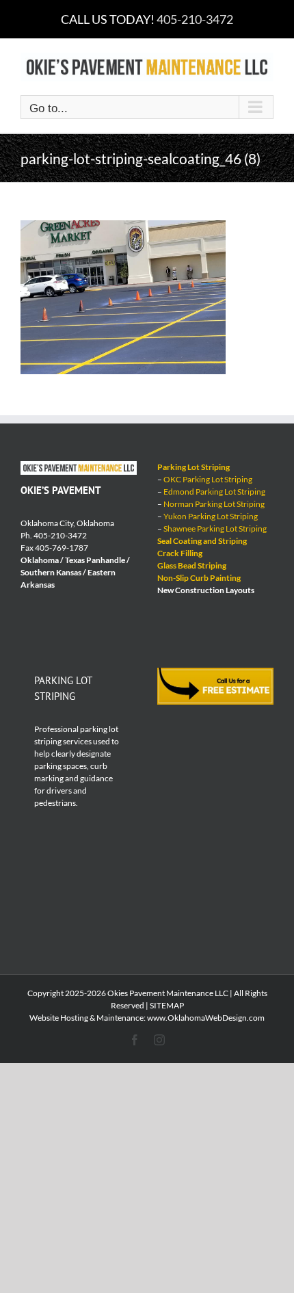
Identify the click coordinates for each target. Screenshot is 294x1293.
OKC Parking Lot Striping (207, 479)
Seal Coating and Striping (202, 541)
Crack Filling (179, 553)
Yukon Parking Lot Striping (210, 516)
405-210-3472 (195, 19)
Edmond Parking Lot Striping (214, 491)
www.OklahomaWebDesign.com (206, 1018)
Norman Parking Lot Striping (214, 504)
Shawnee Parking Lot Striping (215, 528)
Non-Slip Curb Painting (199, 578)
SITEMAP (167, 1005)
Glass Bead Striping (191, 565)
